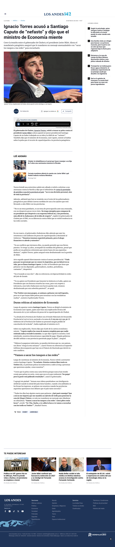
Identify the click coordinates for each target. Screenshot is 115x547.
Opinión (54, 503)
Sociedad (34, 511)
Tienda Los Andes (78, 506)
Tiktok (14, 511)
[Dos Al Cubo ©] (97, 536)
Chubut (24, 412)
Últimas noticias (37, 503)
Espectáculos (36, 519)
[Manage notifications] (110, 539)
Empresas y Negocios (59, 506)
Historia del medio (98, 508)
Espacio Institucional (58, 519)
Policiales (35, 514)
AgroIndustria (56, 511)
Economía (35, 508)
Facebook (5, 511)
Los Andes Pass (78, 503)
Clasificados (76, 508)
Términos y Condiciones (100, 500)
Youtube (22, 511)
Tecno (54, 514)
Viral (53, 516)
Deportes (34, 516)
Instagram (10, 511)
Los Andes (7, 20)
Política (15, 20)
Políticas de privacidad (100, 503)
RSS (94, 506)
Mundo (54, 500)
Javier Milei (34, 412)
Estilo (54, 508)
